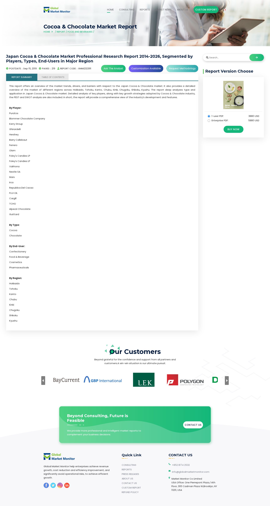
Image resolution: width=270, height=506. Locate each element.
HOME (110, 9)
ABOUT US (182, 9)
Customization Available (146, 68)
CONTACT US (193, 425)
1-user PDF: (235, 116)
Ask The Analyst (113, 68)
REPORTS (145, 9)
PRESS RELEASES (130, 474)
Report (61, 31)
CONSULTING (126, 9)
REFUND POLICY (130, 492)
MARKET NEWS (163, 9)
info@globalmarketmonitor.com (190, 471)
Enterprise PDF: (235, 120)
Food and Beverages (80, 31)
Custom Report (206, 9)
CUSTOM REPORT (131, 487)
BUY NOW (234, 129)
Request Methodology (182, 68)
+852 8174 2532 (181, 465)
